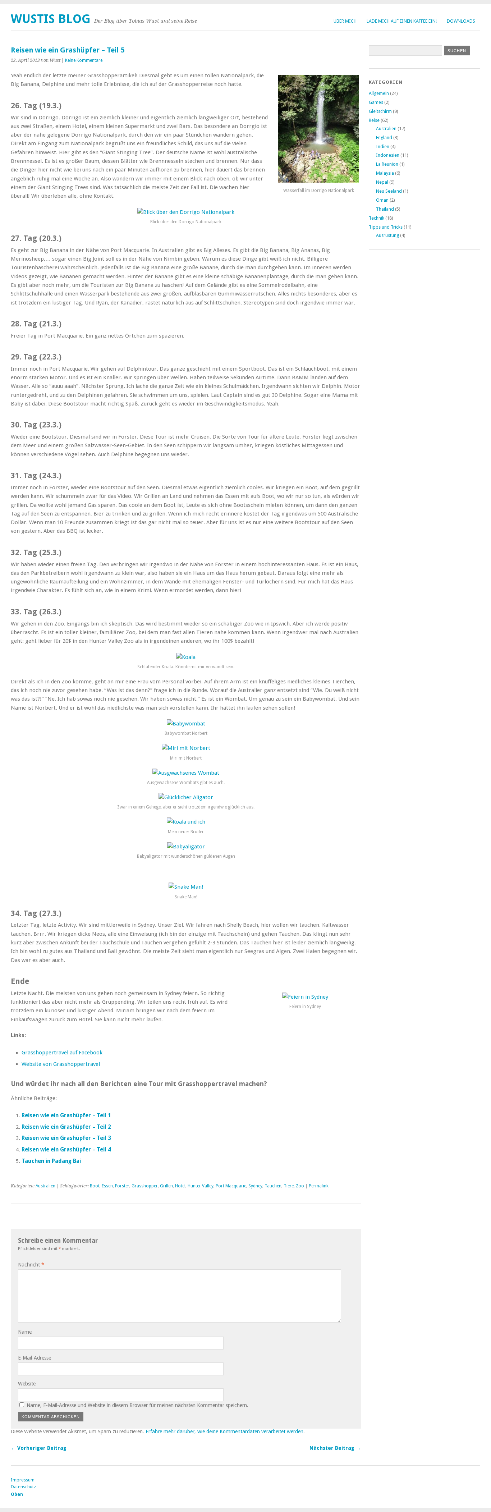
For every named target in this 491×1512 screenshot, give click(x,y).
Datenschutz (23, 1486)
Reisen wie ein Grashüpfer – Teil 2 (66, 1127)
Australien (45, 1185)
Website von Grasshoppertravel (61, 1064)
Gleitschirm (380, 111)
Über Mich (345, 21)
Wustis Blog (51, 19)
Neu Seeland (389, 191)
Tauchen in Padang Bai (51, 1161)
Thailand (385, 209)
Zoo (300, 1185)
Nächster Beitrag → (335, 1448)
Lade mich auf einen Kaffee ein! (402, 21)
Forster (122, 1185)
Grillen (166, 1185)
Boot (95, 1185)
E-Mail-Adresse (34, 1358)
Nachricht (31, 1265)
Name (25, 1332)
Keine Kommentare (83, 60)
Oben (17, 1494)
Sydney (255, 1185)
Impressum (23, 1480)
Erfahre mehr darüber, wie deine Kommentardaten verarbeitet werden (224, 1431)
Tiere (289, 1185)
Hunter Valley (201, 1185)
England (384, 137)
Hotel (180, 1185)
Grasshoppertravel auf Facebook (62, 1052)
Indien (382, 146)
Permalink (319, 1185)
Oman (382, 200)
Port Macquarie (231, 1185)
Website (27, 1384)
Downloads (461, 21)
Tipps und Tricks (386, 227)
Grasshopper (145, 1185)
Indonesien (387, 155)
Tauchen (273, 1185)
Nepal (382, 182)
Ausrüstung (387, 235)
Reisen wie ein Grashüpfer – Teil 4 (66, 1149)
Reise (374, 120)
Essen (107, 1185)
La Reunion (387, 164)
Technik (376, 218)
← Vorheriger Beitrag (38, 1448)
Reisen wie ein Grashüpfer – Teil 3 (66, 1138)
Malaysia (385, 173)
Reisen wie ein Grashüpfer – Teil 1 (66, 1115)
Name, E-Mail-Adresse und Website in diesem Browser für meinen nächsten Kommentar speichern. (137, 1405)
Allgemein (379, 93)
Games (376, 102)
